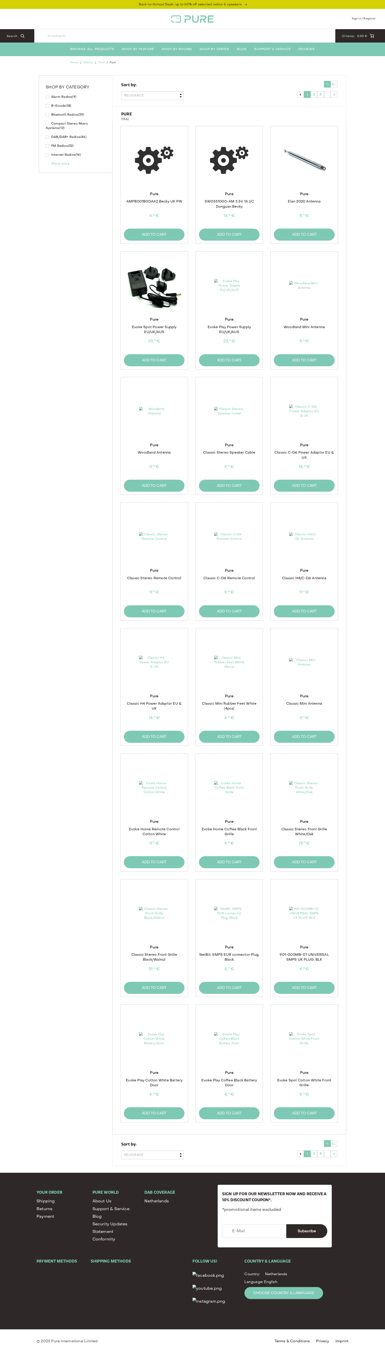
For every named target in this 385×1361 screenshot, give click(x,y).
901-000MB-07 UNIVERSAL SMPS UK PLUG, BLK (304, 957)
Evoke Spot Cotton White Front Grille (304, 1082)
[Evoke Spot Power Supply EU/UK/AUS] (154, 286)
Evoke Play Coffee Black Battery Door (229, 1082)
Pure (101, 62)
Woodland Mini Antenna (304, 327)
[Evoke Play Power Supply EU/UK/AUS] (229, 286)
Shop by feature (138, 49)
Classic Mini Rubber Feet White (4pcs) (229, 706)
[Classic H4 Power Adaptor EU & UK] (154, 662)
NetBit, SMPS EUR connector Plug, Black (229, 957)
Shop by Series (214, 49)
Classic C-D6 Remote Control (229, 578)
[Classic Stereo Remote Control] (154, 537)
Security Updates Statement (110, 1228)
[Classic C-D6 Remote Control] (229, 537)
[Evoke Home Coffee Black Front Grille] (229, 788)
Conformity (103, 1239)
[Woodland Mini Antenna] (304, 286)
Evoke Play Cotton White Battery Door (154, 1082)
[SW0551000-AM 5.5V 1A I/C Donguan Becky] (229, 160)
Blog (242, 49)
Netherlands (156, 1201)
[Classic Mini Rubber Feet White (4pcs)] (229, 662)
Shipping (46, 1201)
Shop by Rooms (177, 49)
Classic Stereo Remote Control (154, 578)
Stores (88, 62)
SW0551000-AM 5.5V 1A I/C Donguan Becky (229, 204)
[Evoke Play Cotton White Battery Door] (154, 1039)
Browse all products (92, 49)
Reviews (307, 49)
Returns (44, 1209)
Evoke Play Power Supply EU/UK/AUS (229, 329)
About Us (102, 1201)
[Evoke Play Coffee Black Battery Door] (229, 1039)
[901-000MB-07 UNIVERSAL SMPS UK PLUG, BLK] (304, 913)
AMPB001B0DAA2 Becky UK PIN (154, 201)
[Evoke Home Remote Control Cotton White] (154, 788)
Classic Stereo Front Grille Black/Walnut (154, 957)
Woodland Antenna (154, 452)
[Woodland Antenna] (154, 411)
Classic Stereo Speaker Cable (229, 452)
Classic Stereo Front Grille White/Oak (304, 831)
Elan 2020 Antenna (304, 201)
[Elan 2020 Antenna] (304, 160)
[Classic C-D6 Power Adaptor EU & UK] (304, 411)
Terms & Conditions (292, 1341)
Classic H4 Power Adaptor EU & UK (154, 706)
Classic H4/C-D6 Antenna (304, 578)
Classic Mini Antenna (304, 703)
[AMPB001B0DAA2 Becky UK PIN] (154, 160)
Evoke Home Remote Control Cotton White (154, 831)
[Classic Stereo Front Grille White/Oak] (304, 788)
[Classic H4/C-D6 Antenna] (304, 537)
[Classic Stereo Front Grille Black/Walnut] (154, 913)
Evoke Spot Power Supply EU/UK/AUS (154, 329)
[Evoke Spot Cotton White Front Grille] (304, 1039)
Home (74, 62)
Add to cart (154, 234)
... (327, 94)
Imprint (342, 1341)
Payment (45, 1216)
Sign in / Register (364, 18)
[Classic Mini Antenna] (304, 662)
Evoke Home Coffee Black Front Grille (229, 831)
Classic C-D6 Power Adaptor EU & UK (304, 455)
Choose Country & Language (283, 1293)
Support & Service (272, 49)
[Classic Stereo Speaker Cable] (229, 411)
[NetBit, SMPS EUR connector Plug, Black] (229, 913)
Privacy (322, 1341)
